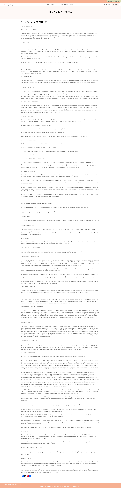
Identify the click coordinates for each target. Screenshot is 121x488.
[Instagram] (109, 4)
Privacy (70, 486)
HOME (48, 4)
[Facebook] (104, 4)
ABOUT (52, 4)
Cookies (79, 486)
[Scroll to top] (117, 484)
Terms (74, 486)
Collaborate (65, 4)
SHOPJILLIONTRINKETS (113, 1)
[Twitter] (107, 4)
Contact (72, 4)
